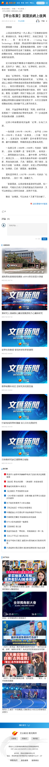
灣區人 (32, 3)
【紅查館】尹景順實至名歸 (17, 491)
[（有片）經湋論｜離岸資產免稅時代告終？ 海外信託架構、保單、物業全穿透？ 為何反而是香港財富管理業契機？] (24, 633)
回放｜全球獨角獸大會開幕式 (14, 618)
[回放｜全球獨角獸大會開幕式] (24, 604)
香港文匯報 (6, 9)
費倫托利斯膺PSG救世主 (16, 486)
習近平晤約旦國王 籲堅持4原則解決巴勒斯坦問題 (26, 542)
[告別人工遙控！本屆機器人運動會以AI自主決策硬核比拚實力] (24, 695)
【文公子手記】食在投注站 (17, 536)
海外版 (35, 738)
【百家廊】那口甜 (13, 527)
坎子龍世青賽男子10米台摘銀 (18, 503)
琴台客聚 (21, 9)
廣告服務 (24, 760)
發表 (44, 239)
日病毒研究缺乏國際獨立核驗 (15, 459)
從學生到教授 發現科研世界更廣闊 (17, 350)
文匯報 (13, 738)
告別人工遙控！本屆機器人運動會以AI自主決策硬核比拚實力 (24, 711)
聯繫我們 (13, 760)
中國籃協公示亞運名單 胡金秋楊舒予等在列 (24, 512)
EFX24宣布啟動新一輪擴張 (17, 522)
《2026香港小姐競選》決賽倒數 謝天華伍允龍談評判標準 (26, 497)
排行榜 (5, 469)
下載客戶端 (40, 3)
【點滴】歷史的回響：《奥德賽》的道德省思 (24, 482)
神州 (26, 3)
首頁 (18, 3)
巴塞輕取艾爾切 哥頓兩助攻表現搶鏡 (21, 517)
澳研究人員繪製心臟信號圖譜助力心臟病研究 (22, 313)
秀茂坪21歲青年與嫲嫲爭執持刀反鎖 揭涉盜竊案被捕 (26, 475)
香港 (22, 3)
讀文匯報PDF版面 (40, 204)
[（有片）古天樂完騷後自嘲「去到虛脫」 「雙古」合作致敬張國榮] (24, 664)
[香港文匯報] (3, 3)
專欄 (13, 9)
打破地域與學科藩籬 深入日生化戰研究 (19, 423)
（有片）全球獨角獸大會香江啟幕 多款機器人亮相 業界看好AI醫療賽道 (24, 588)
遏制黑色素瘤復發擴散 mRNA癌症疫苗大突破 (22, 276)
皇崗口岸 (12, 3)
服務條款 (35, 760)
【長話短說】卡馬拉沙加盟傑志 (19, 508)
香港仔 (24, 738)
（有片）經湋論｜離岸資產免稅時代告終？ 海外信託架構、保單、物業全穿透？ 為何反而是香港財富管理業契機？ (24, 648)
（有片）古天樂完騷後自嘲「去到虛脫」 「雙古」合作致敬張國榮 (24, 679)
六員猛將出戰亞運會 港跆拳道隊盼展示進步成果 (25, 548)
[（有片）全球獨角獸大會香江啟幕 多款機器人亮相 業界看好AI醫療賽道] (24, 572)
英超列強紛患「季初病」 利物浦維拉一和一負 (24, 531)
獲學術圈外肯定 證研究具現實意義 (17, 386)
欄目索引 (22, 725)
